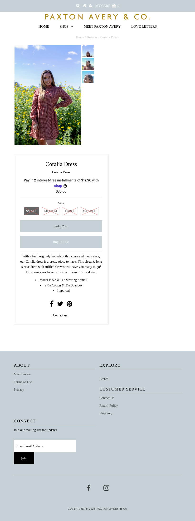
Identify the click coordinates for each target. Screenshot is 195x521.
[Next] (34, 52)
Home (44, 26)
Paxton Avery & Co (112, 508)
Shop (63, 26)
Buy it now (61, 242)
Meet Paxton (22, 374)
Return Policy (108, 405)
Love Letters (144, 26)
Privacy (19, 389)
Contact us (60, 315)
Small (31, 211)
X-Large (89, 211)
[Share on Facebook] (52, 305)
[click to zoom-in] (73, 52)
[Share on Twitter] (60, 305)
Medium (50, 211)
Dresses (92, 37)
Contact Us (106, 398)
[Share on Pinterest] (69, 305)
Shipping (105, 413)
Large (70, 211)
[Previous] (22, 52)
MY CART (107, 6)
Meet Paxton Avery (102, 26)
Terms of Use (23, 382)
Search (103, 379)
